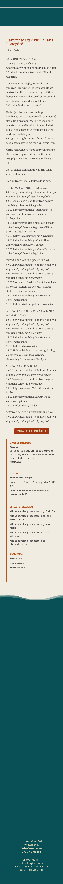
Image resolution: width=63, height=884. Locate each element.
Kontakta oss (17, 567)
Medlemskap (17, 563)
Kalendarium (17, 558)
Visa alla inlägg (31, 431)
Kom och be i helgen (21, 477)
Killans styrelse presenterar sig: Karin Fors (33, 511)
